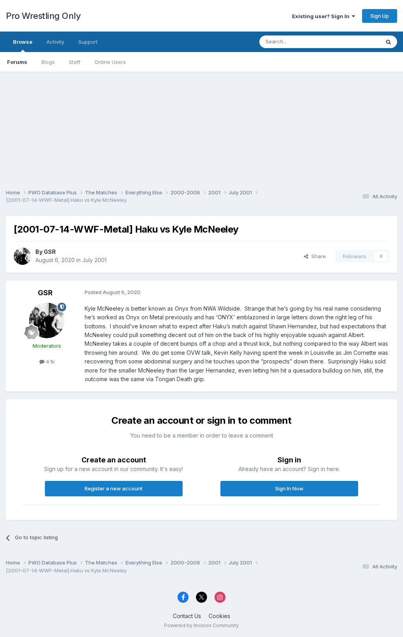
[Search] (388, 41)
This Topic (356, 42)
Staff (74, 62)
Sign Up (379, 16)
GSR (50, 251)
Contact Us (187, 616)
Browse (22, 42)
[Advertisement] (201, 127)
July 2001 (94, 260)
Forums (17, 62)
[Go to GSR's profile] (22, 256)
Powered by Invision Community (201, 625)
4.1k (49, 361)
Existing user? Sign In (322, 16)
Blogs (48, 62)
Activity (55, 42)
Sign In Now (289, 488)
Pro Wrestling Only (43, 16)
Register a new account (113, 488)
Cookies (219, 616)
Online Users (110, 62)
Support (88, 42)
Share (317, 256)
